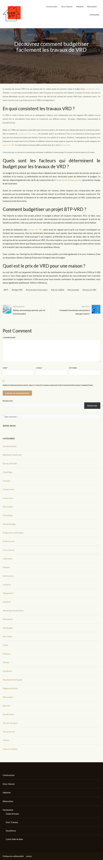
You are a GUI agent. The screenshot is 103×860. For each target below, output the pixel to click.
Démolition (8, 515)
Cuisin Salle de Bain (14, 839)
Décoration (8, 506)
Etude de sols (8, 541)
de (66, 180)
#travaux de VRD (89, 290)
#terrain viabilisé (57, 290)
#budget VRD (17, 290)
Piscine (6, 662)
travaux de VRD (8, 145)
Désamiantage (9, 524)
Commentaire (9, 337)
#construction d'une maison (37, 290)
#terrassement (73, 290)
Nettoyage (7, 628)
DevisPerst (11, 830)
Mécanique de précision (13, 610)
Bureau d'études (10, 463)
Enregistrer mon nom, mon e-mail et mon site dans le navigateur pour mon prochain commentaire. (48, 385)
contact (29, 856)
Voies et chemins (10, 749)
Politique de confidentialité (13, 856)
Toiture (6, 740)
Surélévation (8, 714)
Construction (51, 6)
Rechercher (8, 401)
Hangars (6, 567)
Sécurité (6, 705)
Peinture (6, 654)
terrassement (65, 145)
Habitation (7, 558)
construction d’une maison (27, 134)
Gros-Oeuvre (66, 6)
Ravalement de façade (12, 680)
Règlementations (10, 688)
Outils (5, 645)
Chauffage (7, 472)
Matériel (79, 6)
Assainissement (9, 446)
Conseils (6, 481)
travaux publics (74, 180)
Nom (5, 368)
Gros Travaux (12, 822)
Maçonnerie (8, 593)
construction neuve (93, 89)
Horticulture (8, 576)
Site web (73, 368)
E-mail (39, 368)
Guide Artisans (12, 814)
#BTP (6, 290)
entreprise (60, 180)
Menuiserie (8, 619)
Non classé (7, 636)
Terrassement (9, 731)
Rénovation (92, 6)
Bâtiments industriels (12, 455)
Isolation (7, 584)
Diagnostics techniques (13, 532)
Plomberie (7, 671)
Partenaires (94, 14)
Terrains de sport (10, 723)
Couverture (8, 498)
